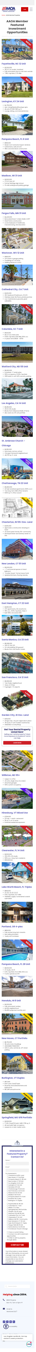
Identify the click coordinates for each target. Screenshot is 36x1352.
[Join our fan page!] (4, 1322)
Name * (8, 1160)
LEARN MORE (17, 743)
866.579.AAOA (11, 1300)
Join (24, 9)
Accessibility (13, 1326)
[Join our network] (10, 1322)
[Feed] (14, 1322)
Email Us (9, 1309)
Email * (8, 1167)
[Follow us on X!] (7, 1322)
